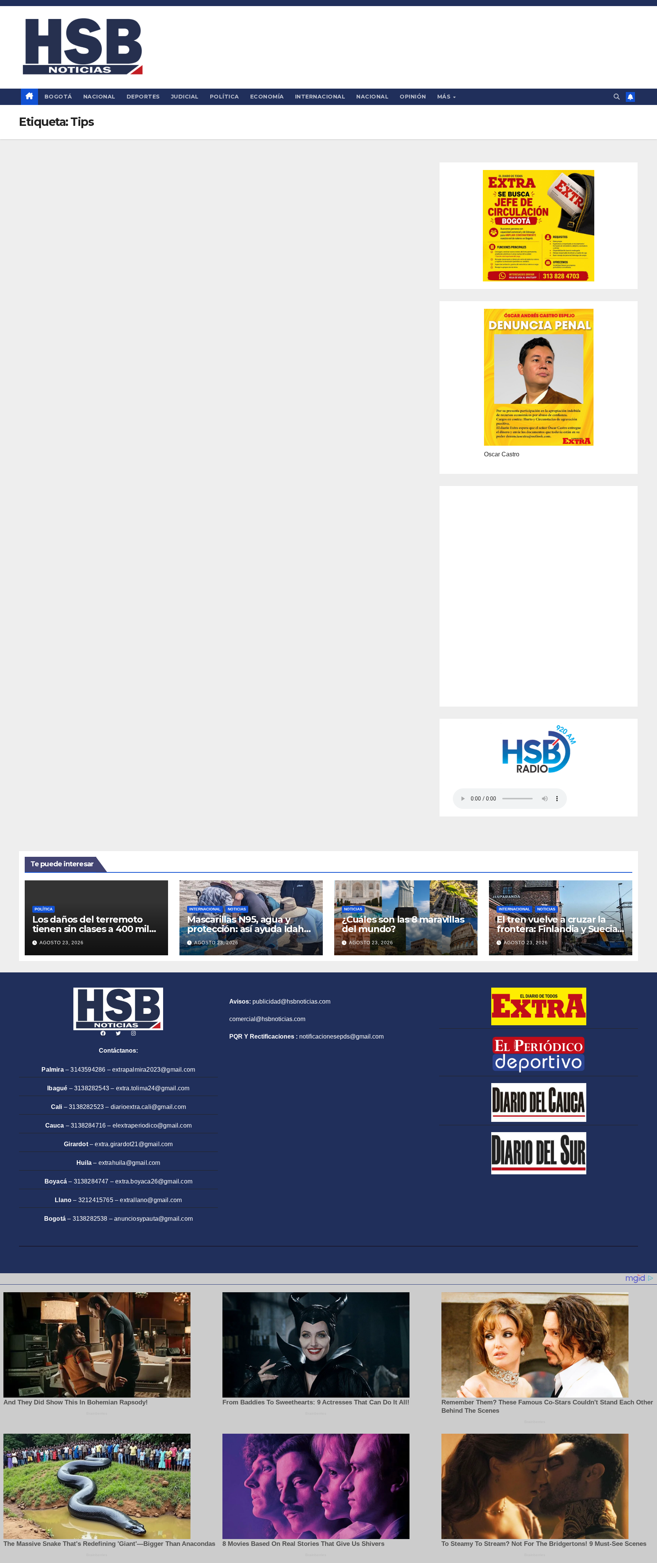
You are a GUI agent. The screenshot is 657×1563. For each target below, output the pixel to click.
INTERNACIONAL (320, 96)
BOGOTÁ (58, 96)
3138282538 (90, 1218)
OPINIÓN (413, 96)
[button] (617, 97)
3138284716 (88, 1125)
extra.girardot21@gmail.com (134, 1144)
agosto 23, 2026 (62, 942)
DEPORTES (143, 96)
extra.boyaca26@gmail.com (153, 1181)
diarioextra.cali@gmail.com (148, 1107)
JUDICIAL (185, 96)
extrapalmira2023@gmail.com (153, 1069)
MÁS (444, 96)
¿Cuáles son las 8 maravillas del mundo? (403, 924)
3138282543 (91, 1088)
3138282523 (86, 1107)
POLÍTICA (224, 96)
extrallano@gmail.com (151, 1200)
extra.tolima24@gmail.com (153, 1088)
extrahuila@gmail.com (129, 1163)
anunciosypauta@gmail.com (153, 1218)
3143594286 (87, 1069)
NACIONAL (99, 96)
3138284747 (91, 1181)
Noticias (237, 909)
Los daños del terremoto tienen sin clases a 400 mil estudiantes (90, 929)
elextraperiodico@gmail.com (152, 1125)
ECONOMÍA (267, 96)
